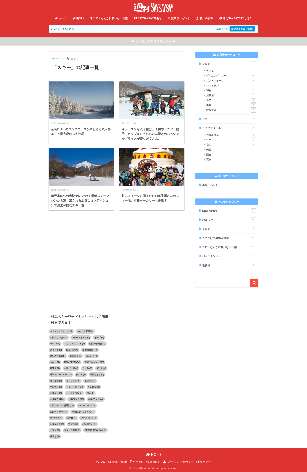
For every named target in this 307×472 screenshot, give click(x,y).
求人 (90, 393)
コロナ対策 (85, 331)
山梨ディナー (58, 411)
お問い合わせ (119, 461)
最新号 (228, 265)
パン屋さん (89, 424)
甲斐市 (73, 424)
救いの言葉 (206, 18)
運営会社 (205, 461)
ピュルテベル (74, 393)
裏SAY (80, 18)
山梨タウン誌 (58, 337)
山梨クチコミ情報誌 (62, 405)
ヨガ (228, 118)
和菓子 (55, 368)
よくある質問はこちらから (153, 41)
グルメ (228, 63)
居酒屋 (230, 95)
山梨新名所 (57, 424)
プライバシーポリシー (180, 461)
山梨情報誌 (90, 350)
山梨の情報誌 (97, 343)
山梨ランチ (76, 399)
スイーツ (56, 350)
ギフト (101, 368)
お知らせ (228, 219)
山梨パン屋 (71, 368)
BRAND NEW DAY (95, 430)
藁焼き (55, 436)
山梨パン (72, 350)
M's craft (56, 418)
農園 (230, 105)
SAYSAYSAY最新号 (149, 18)
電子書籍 (56, 381)
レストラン (230, 85)
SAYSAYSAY (86, 405)
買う (230, 159)
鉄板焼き (230, 110)
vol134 (55, 343)
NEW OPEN (228, 210)
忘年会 (71, 418)
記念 (230, 154)
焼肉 (230, 100)
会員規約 (154, 461)
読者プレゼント (180, 18)
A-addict (94, 387)
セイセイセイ (75, 387)
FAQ (102, 461)
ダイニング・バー (230, 75)
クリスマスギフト (74, 343)
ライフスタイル (228, 127)
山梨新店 (56, 393)
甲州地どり (97, 374)
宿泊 (230, 145)
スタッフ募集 (72, 430)
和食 (230, 90)
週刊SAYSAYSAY (61, 374)
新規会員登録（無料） (242, 29)
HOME (156, 454)
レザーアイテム (81, 337)
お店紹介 (57, 399)
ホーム (62, 18)
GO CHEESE (88, 418)
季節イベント (228, 184)
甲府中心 (56, 387)
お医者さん (230, 135)
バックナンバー (228, 256)
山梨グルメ (95, 399)
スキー (55, 362)
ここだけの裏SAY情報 (228, 238)
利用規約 (138, 461)
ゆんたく (92, 356)
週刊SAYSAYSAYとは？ (237, 18)
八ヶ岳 (87, 368)
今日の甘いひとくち (83, 411)
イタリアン (73, 381)
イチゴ (99, 337)
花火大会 (75, 356)
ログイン (223, 29)
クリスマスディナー (61, 331)
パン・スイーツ (230, 80)
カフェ (230, 71)
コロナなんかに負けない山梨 (110, 18)
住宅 (230, 140)
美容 (230, 149)
